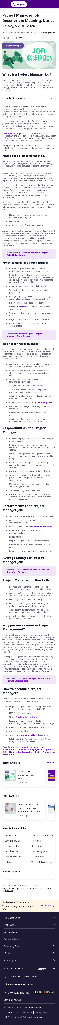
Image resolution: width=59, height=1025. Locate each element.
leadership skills (45, 402)
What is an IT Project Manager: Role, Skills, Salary (27, 253)
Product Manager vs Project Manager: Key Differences (24, 334)
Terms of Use (12, 1012)
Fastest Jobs (10, 835)
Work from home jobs (42, 835)
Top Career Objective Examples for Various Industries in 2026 (29, 810)
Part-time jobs (11, 851)
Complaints (41, 1012)
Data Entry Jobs (39, 851)
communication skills (41, 526)
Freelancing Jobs (12, 846)
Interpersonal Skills (25, 735)
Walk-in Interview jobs (42, 861)
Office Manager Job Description (18, 752)
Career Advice (17, 885)
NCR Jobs (36, 840)
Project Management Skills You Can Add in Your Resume (28, 570)
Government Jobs (13, 840)
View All (50, 762)
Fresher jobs (37, 856)
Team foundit (48, 32)
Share (20, 38)
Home (5, 885)
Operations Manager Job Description (33, 749)
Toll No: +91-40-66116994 (22, 976)
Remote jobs (37, 846)
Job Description (25, 771)
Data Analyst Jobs (13, 856)
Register (21, 4)
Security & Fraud (13, 1007)
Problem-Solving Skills (26, 717)
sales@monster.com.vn (20, 984)
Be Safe (27, 1012)
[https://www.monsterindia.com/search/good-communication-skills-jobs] (27, 522)
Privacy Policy (33, 1007)
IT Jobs (7, 861)
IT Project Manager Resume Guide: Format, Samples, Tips (29, 679)
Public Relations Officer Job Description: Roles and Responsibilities (30, 777)
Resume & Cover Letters (28, 804)
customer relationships (28, 306)
